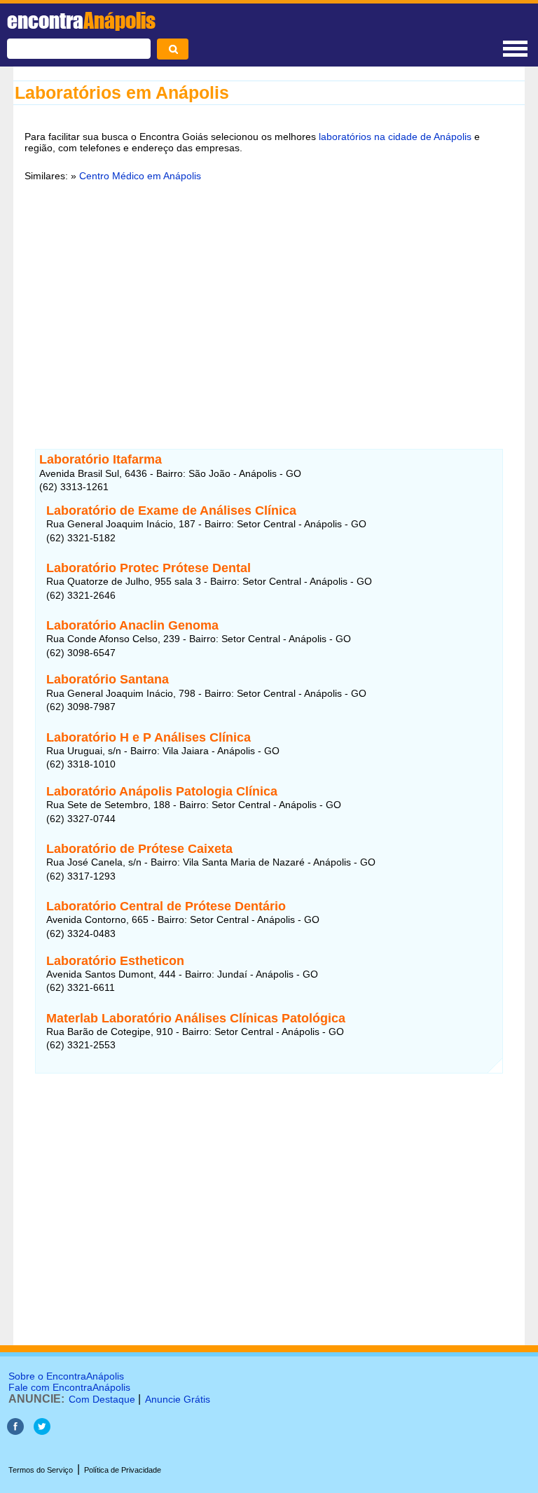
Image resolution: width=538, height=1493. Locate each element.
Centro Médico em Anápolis (140, 175)
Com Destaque (102, 1399)
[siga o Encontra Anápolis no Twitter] (42, 1431)
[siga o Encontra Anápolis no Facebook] (15, 1431)
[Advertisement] (269, 300)
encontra (81, 20)
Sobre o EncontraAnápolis (66, 1376)
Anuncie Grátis (177, 1399)
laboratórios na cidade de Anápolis (395, 136)
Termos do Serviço (40, 1470)
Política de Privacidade (122, 1470)
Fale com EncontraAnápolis (69, 1387)
